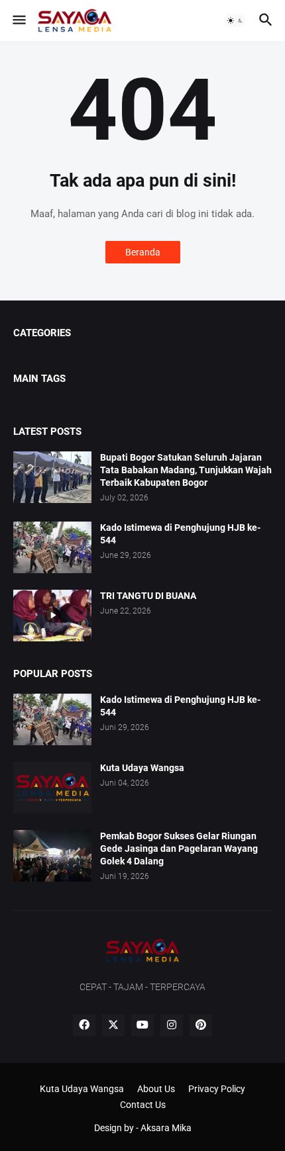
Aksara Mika (166, 1128)
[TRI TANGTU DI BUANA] (52, 615)
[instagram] (171, 1025)
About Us (156, 1088)
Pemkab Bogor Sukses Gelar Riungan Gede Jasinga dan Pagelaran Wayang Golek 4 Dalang (179, 848)
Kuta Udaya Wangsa (142, 767)
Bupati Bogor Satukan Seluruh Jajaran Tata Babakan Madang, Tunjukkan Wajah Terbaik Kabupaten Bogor (186, 470)
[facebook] (84, 1025)
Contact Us (143, 1104)
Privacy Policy (216, 1088)
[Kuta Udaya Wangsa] (52, 787)
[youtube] (142, 1025)
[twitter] (113, 1025)
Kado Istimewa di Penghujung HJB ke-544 (180, 533)
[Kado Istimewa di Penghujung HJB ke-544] (52, 547)
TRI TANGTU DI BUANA (148, 595)
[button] (18, 20)
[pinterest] (201, 1025)
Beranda (142, 252)
